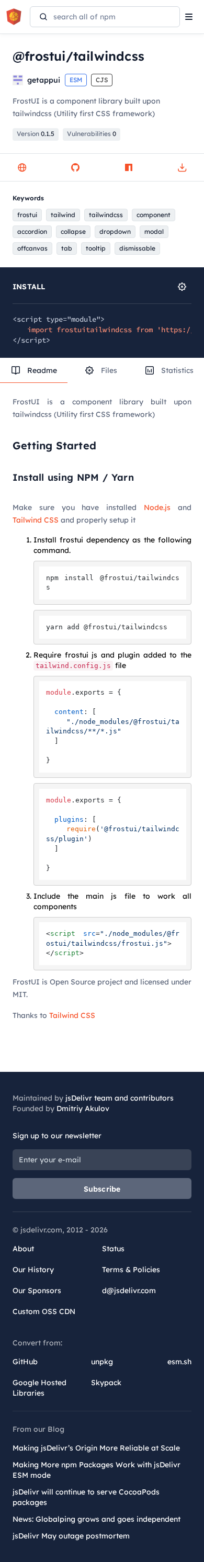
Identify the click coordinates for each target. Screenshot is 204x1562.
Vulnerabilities (91, 134)
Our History (33, 1269)
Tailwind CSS (36, 520)
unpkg (102, 1361)
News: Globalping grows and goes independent (96, 1519)
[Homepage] (22, 167)
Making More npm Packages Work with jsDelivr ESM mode (96, 1470)
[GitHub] (75, 167)
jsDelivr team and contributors (119, 1098)
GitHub (25, 1361)
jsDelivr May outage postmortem (71, 1536)
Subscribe (102, 1189)
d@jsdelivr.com (129, 1290)
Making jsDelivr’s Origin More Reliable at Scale (96, 1448)
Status (113, 1248)
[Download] (182, 167)
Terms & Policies (131, 1269)
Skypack (106, 1382)
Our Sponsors (37, 1290)
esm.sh (179, 1361)
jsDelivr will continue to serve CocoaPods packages (86, 1497)
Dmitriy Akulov (82, 1108)
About (23, 1248)
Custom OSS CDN (44, 1311)
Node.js (157, 507)
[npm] (128, 167)
